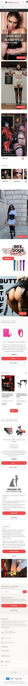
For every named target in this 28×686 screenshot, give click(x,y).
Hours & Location (14, 551)
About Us (14, 556)
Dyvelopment (22, 683)
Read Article (14, 513)
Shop (13, 358)
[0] (26, 2)
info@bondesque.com (9, 642)
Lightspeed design (13, 683)
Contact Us (14, 605)
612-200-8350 (7, 638)
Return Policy (14, 610)
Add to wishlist (13, 362)
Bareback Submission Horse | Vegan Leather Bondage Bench (7, 395)
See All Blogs (14, 517)
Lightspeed (5, 683)
